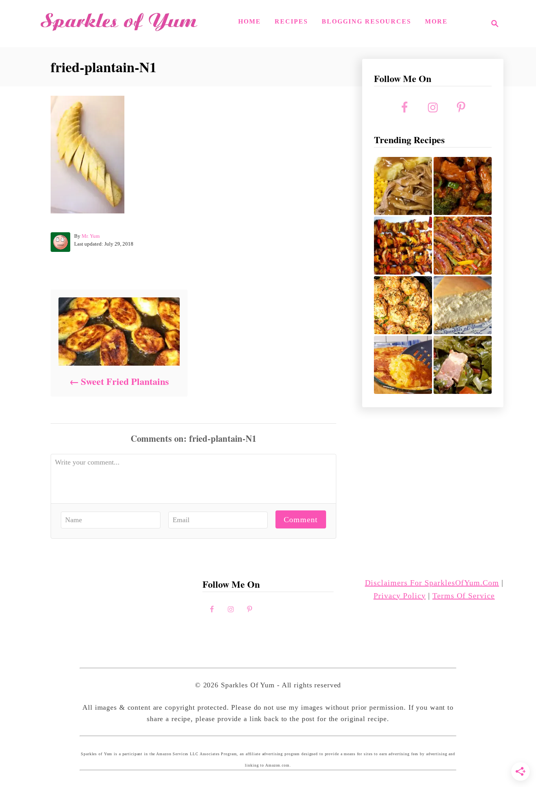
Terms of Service (463, 595)
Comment (301, 519)
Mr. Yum (91, 236)
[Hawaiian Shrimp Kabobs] (403, 246)
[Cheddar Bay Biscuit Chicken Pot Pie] (403, 305)
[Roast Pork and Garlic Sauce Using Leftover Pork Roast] (463, 186)
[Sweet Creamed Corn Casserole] (403, 365)
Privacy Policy (400, 595)
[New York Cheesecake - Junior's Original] (463, 305)
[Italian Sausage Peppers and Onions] (463, 246)
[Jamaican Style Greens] (463, 365)
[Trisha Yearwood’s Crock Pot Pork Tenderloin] (403, 186)
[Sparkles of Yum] (118, 23)
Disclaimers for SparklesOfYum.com (432, 582)
